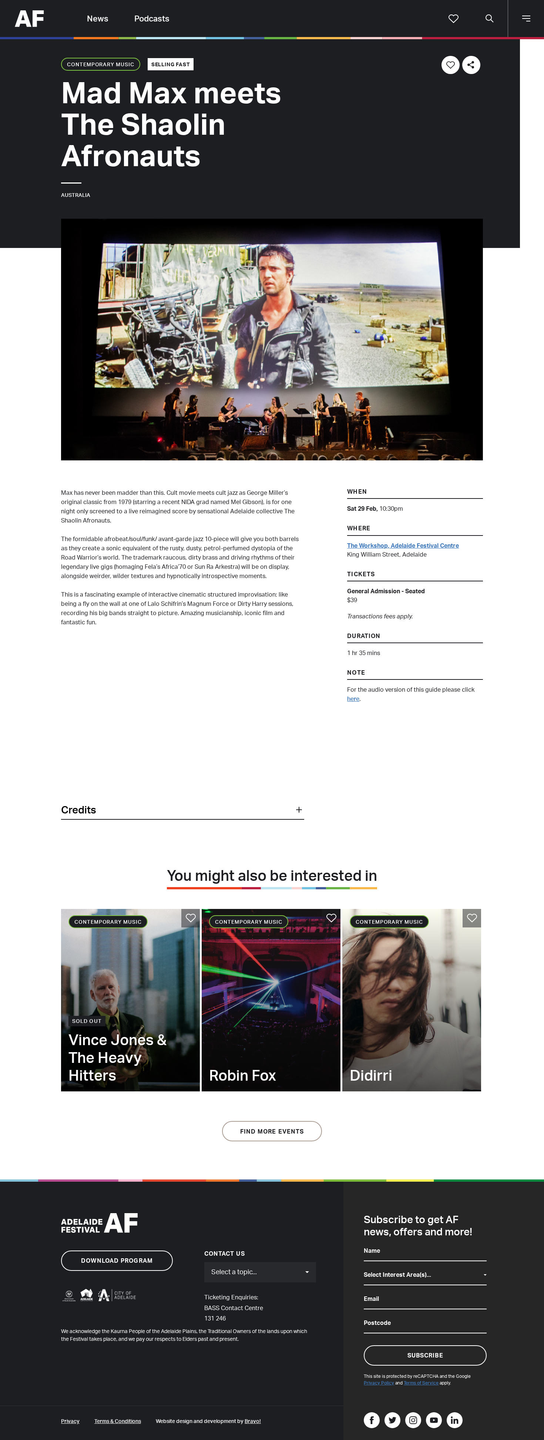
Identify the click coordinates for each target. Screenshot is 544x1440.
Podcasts (151, 18)
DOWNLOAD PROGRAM (117, 1260)
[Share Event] (471, 65)
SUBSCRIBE (425, 1355)
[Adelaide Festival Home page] (29, 18)
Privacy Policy (379, 1383)
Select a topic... (234, 1272)
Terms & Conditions (117, 1421)
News (97, 18)
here (353, 698)
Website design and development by (208, 1421)
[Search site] (489, 18)
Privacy (70, 1421)
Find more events (272, 1131)
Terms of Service (421, 1383)
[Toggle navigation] (526, 18)
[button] (182, 809)
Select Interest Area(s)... (397, 1274)
